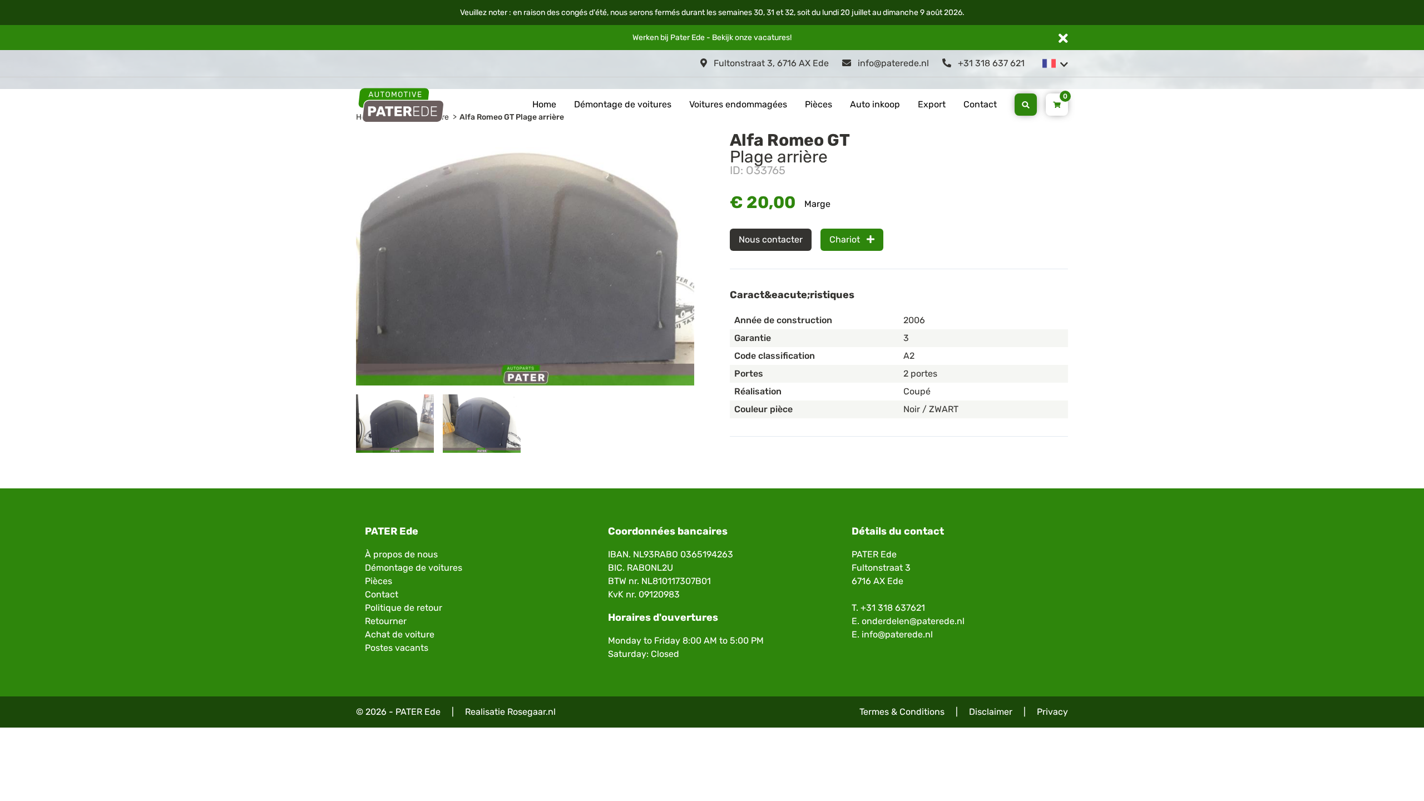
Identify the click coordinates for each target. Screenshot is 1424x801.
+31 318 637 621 (990, 63)
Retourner (386, 621)
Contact (980, 104)
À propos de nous (401, 554)
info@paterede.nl (892, 63)
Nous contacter (771, 239)
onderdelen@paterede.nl (913, 621)
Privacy (1052, 711)
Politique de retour (403, 607)
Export (932, 104)
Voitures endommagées (738, 104)
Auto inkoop (875, 104)
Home (544, 104)
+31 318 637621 (893, 607)
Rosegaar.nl (531, 711)
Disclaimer (990, 711)
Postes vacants (396, 647)
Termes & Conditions (902, 711)
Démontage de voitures (622, 104)
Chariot (845, 239)
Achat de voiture (399, 634)
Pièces (818, 104)
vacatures (772, 37)
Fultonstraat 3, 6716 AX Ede (770, 63)
